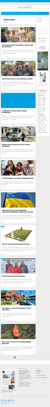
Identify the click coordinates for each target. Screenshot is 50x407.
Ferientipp (39, 104)
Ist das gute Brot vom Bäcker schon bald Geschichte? (17, 46)
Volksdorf (39, 130)
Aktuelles (3, 13)
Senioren (42, 125)
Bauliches (44, 97)
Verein (45, 128)
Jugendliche (39, 111)
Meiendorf (39, 116)
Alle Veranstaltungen (42, 42)
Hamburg (45, 107)
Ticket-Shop (18, 13)
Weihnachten (40, 132)
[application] (43, 61)
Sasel (44, 123)
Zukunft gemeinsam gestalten (13, 276)
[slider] (42, 69)
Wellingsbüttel (45, 132)
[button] (43, 61)
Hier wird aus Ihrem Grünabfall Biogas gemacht (16, 342)
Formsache (43, 104)
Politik (46, 120)
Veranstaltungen (25, 13)
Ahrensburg (39, 93)
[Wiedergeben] (38, 69)
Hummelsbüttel (43, 109)
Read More (32, 56)
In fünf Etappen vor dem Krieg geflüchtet (18, 178)
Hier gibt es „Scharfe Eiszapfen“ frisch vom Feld (16, 309)
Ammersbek (40, 97)
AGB (1, 404)
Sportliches (39, 127)
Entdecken (36, 13)
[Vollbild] (47, 69)
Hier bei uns (8, 13)
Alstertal (44, 93)
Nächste (20, 357)
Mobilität (39, 118)
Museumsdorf (44, 118)
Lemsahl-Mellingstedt (41, 114)
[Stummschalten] (45, 69)
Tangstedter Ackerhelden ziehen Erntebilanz (14, 111)
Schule (39, 125)
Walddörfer (44, 130)
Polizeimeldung (40, 121)
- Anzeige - (2, 61)
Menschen (43, 116)
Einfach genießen (4, 290)
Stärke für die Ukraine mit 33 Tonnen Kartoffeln (16, 145)
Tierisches (44, 127)
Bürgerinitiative (44, 98)
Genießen (31, 13)
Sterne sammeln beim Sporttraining (16, 244)
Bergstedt (39, 98)
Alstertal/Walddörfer (41, 95)
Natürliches (42, 120)
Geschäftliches (40, 107)
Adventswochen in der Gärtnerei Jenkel (17, 79)
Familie (44, 102)
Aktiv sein (13, 13)
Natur (39, 120)
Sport (46, 125)
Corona (39, 100)
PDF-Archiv (42, 85)
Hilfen (39, 109)
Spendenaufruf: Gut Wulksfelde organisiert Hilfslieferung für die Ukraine (17, 211)
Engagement (40, 102)
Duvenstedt (43, 100)
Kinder (44, 111)
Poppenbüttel (40, 123)
